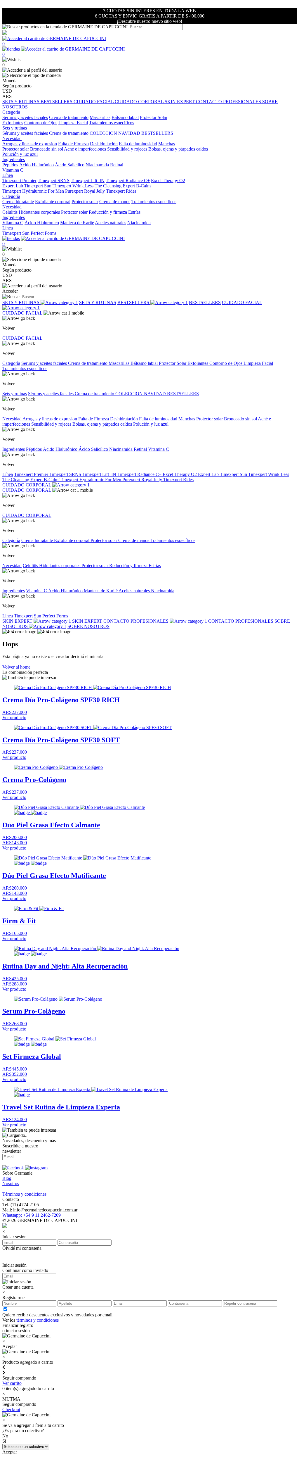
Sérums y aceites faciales (25, 133)
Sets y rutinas (14, 393)
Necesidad (12, 418)
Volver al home (16, 666)
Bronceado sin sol (46, 148)
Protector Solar (153, 117)
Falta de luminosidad (138, 143)
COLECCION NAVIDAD (115, 133)
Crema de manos (114, 201)
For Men (56, 191)
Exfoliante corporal (52, 201)
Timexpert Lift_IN (88, 180)
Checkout (11, 1409)
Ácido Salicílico (69, 164)
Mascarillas (100, 117)
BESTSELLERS (57, 101)
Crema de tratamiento (68, 117)
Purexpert (74, 191)
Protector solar (15, 148)
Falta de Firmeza (73, 143)
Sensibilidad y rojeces (127, 148)
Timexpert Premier (19, 180)
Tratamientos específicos (111, 122)
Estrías (134, 212)
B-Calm (143, 185)
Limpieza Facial (73, 122)
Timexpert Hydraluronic (24, 191)
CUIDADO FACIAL (94, 101)
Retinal (116, 164)
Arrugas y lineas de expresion (29, 143)
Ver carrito (12, 1383)
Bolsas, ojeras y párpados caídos (178, 148)
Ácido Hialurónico (36, 164)
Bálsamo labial (125, 117)
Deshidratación (104, 143)
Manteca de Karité (77, 222)
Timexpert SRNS (53, 180)
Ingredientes (13, 449)
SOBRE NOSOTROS (88, 626)
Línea (7, 474)
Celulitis (10, 212)
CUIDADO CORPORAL (140, 101)
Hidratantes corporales (39, 212)
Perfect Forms (43, 233)
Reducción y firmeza (108, 212)
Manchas (166, 143)
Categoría (11, 363)
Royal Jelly (94, 191)
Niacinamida (97, 164)
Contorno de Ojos (40, 122)
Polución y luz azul (20, 154)
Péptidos (10, 164)
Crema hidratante (18, 201)
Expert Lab (12, 185)
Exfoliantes (12, 122)
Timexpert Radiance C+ (128, 180)
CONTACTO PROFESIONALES (229, 101)
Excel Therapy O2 (168, 180)
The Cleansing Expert (115, 185)
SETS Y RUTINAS (21, 101)
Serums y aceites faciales (25, 117)
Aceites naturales (110, 222)
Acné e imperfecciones (85, 148)
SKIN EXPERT (180, 101)
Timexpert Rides (121, 191)
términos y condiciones (37, 1320)
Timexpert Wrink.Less (73, 185)
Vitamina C (12, 170)
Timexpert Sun (37, 185)
